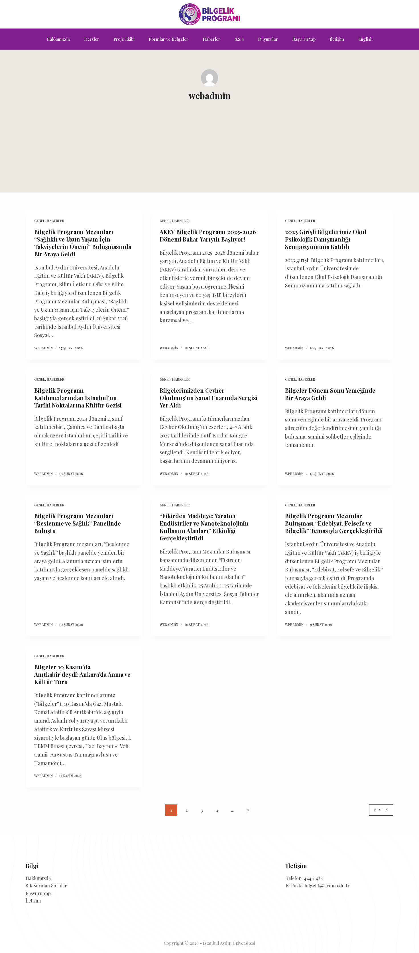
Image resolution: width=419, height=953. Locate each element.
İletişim (337, 39)
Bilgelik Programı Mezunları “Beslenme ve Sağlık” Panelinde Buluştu (77, 523)
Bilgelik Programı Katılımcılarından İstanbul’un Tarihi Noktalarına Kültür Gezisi (78, 397)
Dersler (91, 39)
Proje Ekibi (124, 39)
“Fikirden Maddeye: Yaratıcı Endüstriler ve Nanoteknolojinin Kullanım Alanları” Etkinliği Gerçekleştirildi (204, 527)
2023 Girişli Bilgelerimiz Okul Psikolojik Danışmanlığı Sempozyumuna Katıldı (325, 239)
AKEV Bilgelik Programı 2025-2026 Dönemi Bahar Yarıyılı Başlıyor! (208, 235)
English (365, 39)
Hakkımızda (58, 39)
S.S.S (239, 39)
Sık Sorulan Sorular (46, 886)
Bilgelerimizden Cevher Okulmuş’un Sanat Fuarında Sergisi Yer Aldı (209, 397)
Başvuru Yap (304, 39)
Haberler (211, 39)
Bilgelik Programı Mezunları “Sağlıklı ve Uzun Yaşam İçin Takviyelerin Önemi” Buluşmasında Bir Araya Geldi (82, 243)
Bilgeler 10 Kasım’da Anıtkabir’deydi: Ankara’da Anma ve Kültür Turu (82, 674)
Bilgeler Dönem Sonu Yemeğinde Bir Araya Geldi (330, 394)
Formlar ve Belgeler (168, 39)
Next (378, 810)
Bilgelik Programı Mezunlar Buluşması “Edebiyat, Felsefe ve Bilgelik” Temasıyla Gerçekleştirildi (334, 523)
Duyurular (268, 39)
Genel (39, 220)
